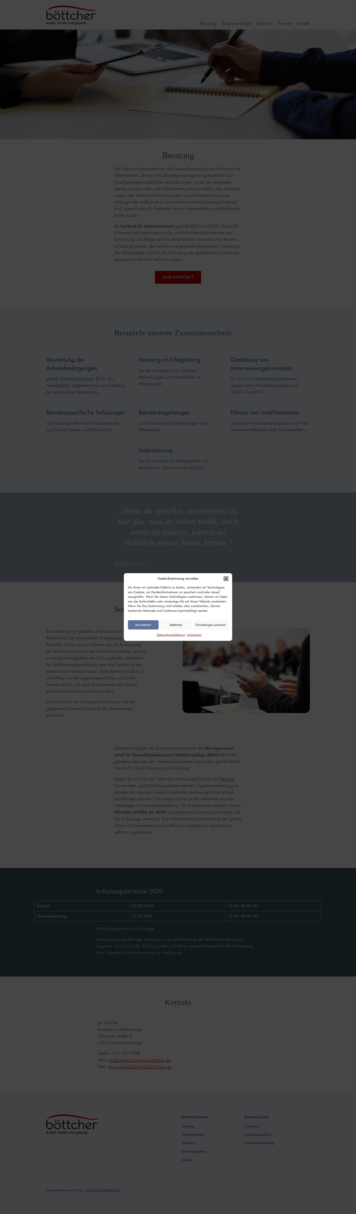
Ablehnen (176, 625)
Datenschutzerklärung (171, 635)
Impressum (194, 635)
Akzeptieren (143, 625)
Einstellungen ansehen (211, 625)
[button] (226, 579)
